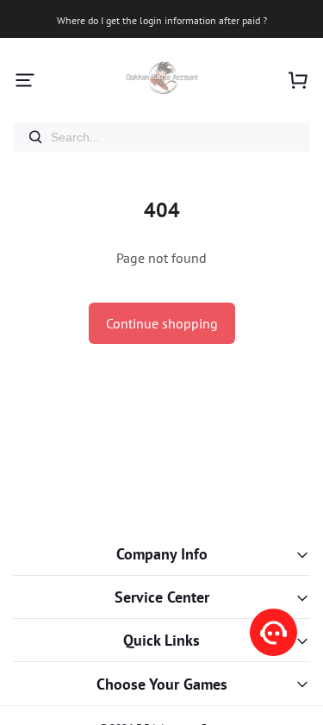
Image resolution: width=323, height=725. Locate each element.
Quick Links (161, 640)
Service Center (162, 597)
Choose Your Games (161, 684)
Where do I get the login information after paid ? (162, 20)
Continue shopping (162, 323)
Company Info (162, 554)
